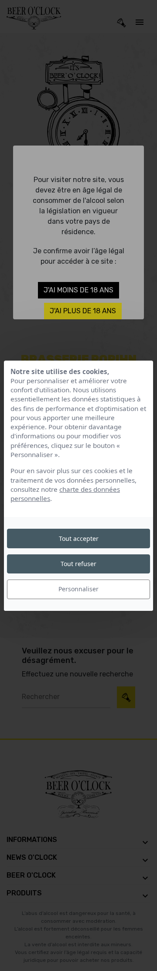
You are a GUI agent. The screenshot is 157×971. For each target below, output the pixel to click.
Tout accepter (79, 538)
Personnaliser (78, 589)
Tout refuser (78, 564)
